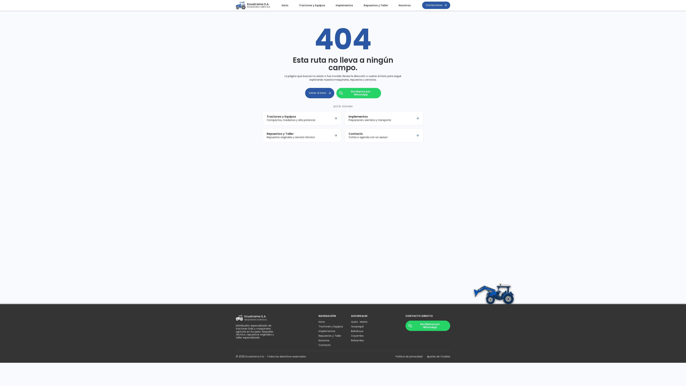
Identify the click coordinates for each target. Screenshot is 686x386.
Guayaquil (357, 326)
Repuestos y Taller (376, 5)
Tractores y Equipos (312, 5)
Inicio (285, 5)
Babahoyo (357, 331)
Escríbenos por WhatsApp (361, 93)
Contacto (325, 345)
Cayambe (357, 336)
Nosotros (405, 5)
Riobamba (357, 340)
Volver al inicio (317, 93)
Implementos (344, 5)
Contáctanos (434, 5)
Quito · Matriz (359, 322)
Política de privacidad (409, 356)
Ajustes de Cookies (438, 356)
